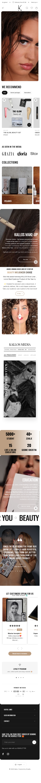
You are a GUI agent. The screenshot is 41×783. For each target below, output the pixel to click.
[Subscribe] (34, 768)
